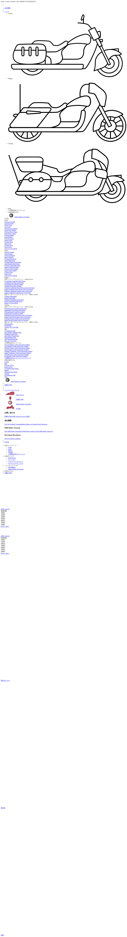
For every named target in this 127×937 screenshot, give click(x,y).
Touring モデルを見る (11, 327)
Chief (9, 449)
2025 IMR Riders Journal (11, 431)
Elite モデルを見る (10, 341)
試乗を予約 (8, 385)
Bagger (10, 450)
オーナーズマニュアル (15, 463)
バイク (6, 11)
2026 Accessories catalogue (12, 438)
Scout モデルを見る (10, 249)
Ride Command (16, 424)
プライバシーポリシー (15, 461)
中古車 (6, 442)
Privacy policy (5, 526)
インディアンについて (11, 390)
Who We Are (8, 424)
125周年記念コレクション (16, 454)
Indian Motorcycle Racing (29, 424)
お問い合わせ (16, 416)
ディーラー (12, 459)
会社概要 (7, 8)
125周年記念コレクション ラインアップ (17, 358)
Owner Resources (42, 424)
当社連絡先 (12, 467)
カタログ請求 (25, 416)
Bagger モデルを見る (11, 303)
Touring (10, 452)
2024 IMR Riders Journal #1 (27, 431)
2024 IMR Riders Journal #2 (44, 431)
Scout (10, 447)
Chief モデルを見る (10, 275)
